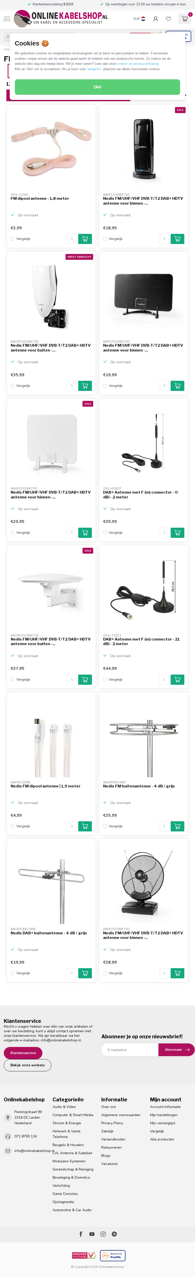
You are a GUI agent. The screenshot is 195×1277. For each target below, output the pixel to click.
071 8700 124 (25, 1136)
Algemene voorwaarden (120, 1115)
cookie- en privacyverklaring (137, 64)
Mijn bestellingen (163, 1115)
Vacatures (109, 1163)
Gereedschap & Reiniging (73, 1169)
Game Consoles (65, 1193)
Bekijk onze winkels (27, 1065)
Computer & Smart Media (73, 1115)
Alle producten (162, 1139)
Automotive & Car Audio (72, 1210)
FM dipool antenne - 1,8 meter (40, 198)
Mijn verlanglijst (162, 1123)
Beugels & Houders (68, 1145)
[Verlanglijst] (168, 19)
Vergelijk (23, 239)
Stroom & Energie (67, 1123)
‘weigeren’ (94, 69)
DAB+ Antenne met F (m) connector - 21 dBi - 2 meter (141, 641)
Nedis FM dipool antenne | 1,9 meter (45, 786)
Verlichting (61, 1185)
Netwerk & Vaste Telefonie (66, 1134)
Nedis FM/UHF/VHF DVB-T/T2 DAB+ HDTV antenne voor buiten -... (51, 347)
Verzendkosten (113, 1139)
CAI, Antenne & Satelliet (72, 1153)
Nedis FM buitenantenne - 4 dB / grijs (139, 786)
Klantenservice (23, 1053)
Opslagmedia (63, 1201)
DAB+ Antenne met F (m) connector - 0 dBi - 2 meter (140, 494)
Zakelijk (107, 1131)
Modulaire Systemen (69, 1161)
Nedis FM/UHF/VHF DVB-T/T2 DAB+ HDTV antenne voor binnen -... (143, 200)
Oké (97, 87)
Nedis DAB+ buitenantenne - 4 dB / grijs (49, 933)
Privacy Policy (112, 1123)
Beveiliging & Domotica (71, 1177)
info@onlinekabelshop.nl (61, 1040)
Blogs (105, 1155)
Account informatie (165, 1106)
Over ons (108, 1106)
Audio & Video (64, 1106)
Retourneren (111, 1147)
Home (8, 49)
